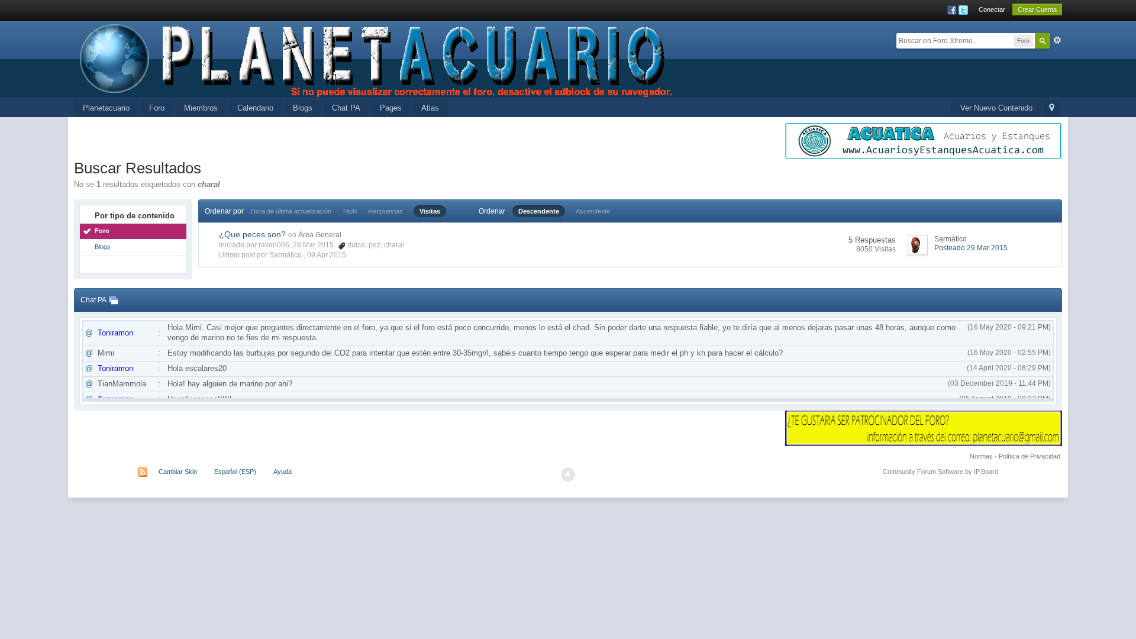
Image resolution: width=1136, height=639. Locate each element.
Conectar (992, 9)
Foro (156, 108)
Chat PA (346, 108)
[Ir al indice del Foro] (377, 58)
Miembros (201, 108)
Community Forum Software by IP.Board (940, 471)
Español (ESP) (235, 471)
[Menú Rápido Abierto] (1051, 108)
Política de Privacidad (1029, 456)
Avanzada (1057, 40)
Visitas (429, 211)
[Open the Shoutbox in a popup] (113, 300)
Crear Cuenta (1037, 9)
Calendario (255, 108)
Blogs (302, 108)
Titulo (349, 211)
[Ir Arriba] (568, 474)
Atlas (430, 108)
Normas (981, 456)
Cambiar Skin (178, 471)
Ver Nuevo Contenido (996, 108)
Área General (319, 235)
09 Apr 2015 (326, 255)
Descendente (538, 211)
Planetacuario (106, 108)
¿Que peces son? (252, 234)
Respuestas (385, 211)
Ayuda (282, 471)
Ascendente (593, 211)
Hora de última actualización (291, 211)
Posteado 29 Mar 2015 (971, 248)
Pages (391, 108)
